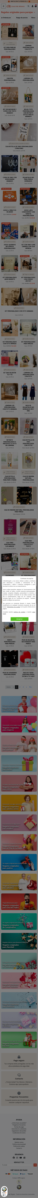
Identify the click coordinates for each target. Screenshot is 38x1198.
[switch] (4, 1195)
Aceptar (19, 619)
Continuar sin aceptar (26, 578)
